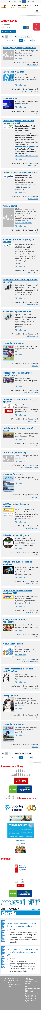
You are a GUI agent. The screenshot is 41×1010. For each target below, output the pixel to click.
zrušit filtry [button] (37, 28)
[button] (27, 27)
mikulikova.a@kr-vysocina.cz (26, 147)
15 (34, 41)
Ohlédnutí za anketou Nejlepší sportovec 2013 (17, 591)
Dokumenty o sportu (31, 392)
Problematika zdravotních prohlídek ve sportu (20, 280)
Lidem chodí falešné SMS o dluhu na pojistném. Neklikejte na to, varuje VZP (22, 952)
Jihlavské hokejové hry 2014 (16, 535)
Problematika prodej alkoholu (17, 311)
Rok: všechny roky (8, 31)
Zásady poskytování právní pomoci (19, 47)
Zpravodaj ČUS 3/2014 (13, 724)
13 (27, 41)
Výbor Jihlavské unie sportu (29, 467)
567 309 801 (31, 1001)
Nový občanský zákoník (30, 91)
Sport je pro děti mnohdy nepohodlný (15, 620)
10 (18, 41)
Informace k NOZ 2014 (13, 71)
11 (21, 41)
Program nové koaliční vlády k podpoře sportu (17, 373)
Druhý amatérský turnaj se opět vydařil (18, 429)
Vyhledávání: (5, 25)
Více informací (20, 58)
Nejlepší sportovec (32, 528)
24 (6, 37)
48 (10, 37)
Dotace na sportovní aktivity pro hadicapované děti (18, 121)
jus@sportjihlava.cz (32, 989)
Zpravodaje (34, 366)
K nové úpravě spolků (13, 643)
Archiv (36, 113)
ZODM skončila (10, 98)
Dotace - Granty (33, 165)
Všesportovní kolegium (30, 688)
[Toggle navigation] (37, 11)
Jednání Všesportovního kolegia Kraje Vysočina (18, 669)
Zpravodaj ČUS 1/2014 (13, 343)
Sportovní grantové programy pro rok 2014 (19, 240)
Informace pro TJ (32, 65)
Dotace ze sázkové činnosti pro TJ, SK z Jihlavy (20, 400)
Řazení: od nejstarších (22, 37)
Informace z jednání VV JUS (15, 452)
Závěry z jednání (10, 695)
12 (3, 37)
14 (31, 41)
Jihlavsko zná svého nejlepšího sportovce (17, 562)
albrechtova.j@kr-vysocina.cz (26, 156)
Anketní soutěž (10, 205)
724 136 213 (31, 996)
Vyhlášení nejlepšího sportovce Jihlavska (18, 505)
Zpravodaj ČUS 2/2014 (13, 474)
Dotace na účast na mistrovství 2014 (20, 172)
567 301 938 (31, 998)
